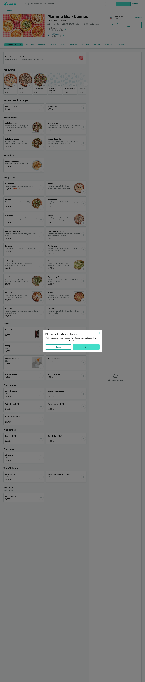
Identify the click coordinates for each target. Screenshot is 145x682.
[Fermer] (99, 333)
